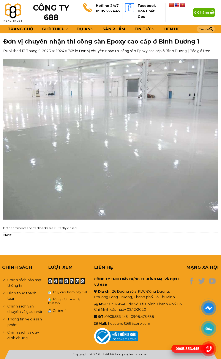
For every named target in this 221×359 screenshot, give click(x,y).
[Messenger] (208, 307)
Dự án (83, 29)
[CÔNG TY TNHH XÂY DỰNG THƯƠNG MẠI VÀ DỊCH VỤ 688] (13, 12)
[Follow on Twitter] (201, 282)
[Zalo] (208, 328)
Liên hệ (172, 29)
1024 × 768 (65, 51)
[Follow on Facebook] (191, 282)
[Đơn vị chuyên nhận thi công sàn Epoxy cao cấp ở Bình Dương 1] (110, 139)
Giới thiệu (53, 29)
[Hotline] (208, 348)
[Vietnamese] (182, 5)
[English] (177, 5)
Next (9, 235)
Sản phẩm (114, 29)
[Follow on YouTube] (212, 282)
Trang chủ (20, 29)
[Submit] (211, 29)
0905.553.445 (108, 11)
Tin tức (143, 29)
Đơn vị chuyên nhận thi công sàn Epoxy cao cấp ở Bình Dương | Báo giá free (144, 51)
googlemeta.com (134, 354)
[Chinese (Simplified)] (171, 5)
